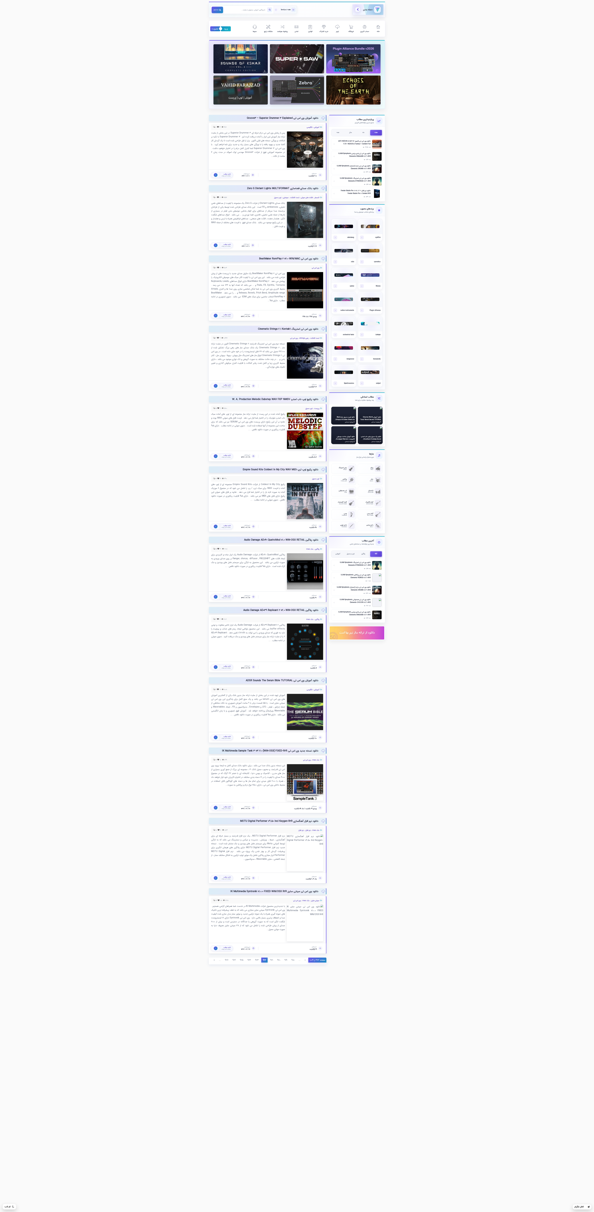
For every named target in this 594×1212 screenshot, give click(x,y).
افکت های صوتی (307, 197)
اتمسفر (316, 197)
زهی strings (304, 338)
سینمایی (285, 197)
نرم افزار (308, 830)
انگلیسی (309, 127)
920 (278, 960)
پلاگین (317, 549)
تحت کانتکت (294, 197)
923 (257, 960)
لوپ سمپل (277, 197)
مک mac (309, 549)
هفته (376, 132)
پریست (316, 408)
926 (234, 960)
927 (226, 960)
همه (338, 132)
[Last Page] (325, 963)
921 (271, 960)
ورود (226, 29)
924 (249, 960)
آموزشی (316, 127)
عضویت (215, 29)
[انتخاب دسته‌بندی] (285, 10)
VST (376, 554)
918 (292, 960)
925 (241, 960)
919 (285, 960)
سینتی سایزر (315, 900)
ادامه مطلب (353, 62)
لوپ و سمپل (350, 554)
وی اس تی (315, 268)
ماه (363, 132)
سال (350, 132)
